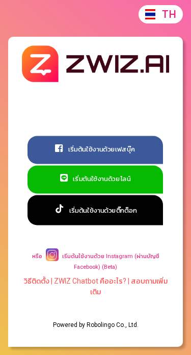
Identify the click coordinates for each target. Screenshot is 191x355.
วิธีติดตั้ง (36, 281)
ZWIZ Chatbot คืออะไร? (90, 281)
